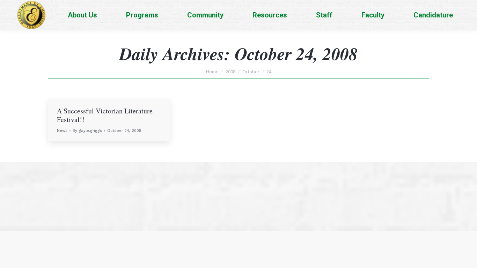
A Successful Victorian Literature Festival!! (105, 115)
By (87, 130)
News (62, 130)
